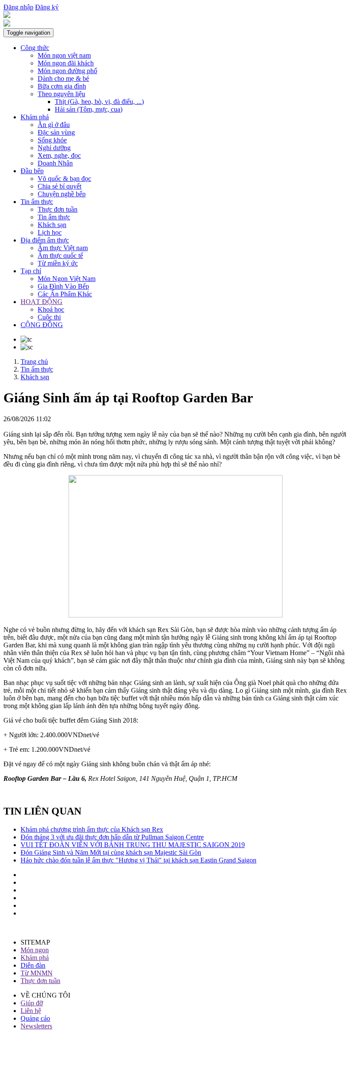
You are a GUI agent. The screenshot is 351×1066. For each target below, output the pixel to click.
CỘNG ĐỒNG (42, 324)
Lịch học (50, 232)
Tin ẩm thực (37, 201)
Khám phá (35, 117)
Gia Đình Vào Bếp (63, 286)
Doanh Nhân (55, 163)
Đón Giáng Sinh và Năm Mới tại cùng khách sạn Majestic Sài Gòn (111, 852)
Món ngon (35, 950)
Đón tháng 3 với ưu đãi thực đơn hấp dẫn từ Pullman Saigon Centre (112, 837)
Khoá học (51, 309)
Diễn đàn (33, 965)
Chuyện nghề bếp (62, 194)
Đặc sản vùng (56, 132)
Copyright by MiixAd (32, 1055)
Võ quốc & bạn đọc (64, 178)
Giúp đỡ (32, 1003)
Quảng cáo (35, 1018)
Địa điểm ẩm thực (45, 240)
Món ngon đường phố (67, 70)
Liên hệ (31, 1010)
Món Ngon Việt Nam (66, 278)
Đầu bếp (32, 170)
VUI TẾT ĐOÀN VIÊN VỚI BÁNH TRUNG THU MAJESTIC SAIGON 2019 (133, 844)
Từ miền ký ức (58, 263)
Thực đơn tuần (57, 209)
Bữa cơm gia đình (62, 86)
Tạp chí (31, 271)
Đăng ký (47, 7)
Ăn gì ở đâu (54, 124)
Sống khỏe (52, 140)
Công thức (35, 47)
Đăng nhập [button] (18, 7)
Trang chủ (34, 361)
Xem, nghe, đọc (59, 155)
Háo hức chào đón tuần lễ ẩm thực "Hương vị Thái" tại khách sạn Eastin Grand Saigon (138, 860)
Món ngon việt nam (64, 55)
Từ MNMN (37, 973)
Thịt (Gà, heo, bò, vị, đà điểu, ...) (99, 101)
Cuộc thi (49, 317)
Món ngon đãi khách (66, 63)
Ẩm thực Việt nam (63, 247)
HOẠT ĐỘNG (41, 301)
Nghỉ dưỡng (54, 147)
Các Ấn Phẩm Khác (65, 294)
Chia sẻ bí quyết (59, 186)
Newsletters (36, 1026)
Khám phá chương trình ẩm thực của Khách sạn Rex (92, 829)
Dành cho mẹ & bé (63, 78)
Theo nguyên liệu (61, 93)
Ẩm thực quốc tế (60, 255)
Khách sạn (52, 224)
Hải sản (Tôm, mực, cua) (88, 109)
